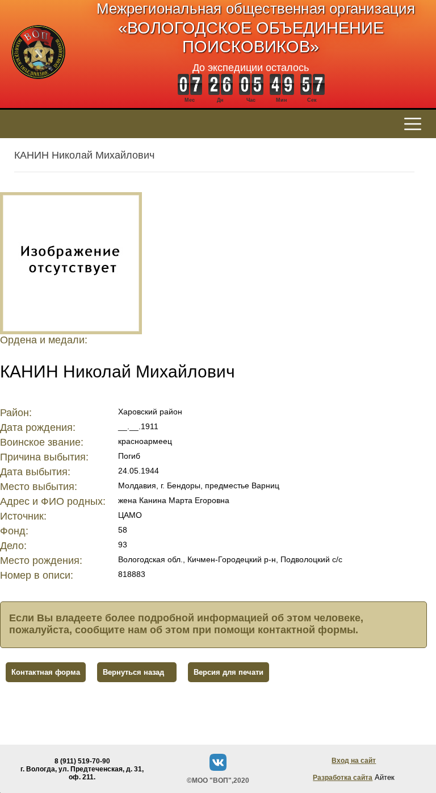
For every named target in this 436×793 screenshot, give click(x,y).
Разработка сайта (342, 778)
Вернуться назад (133, 672)
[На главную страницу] (38, 85)
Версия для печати (228, 672)
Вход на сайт (354, 761)
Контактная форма (45, 672)
